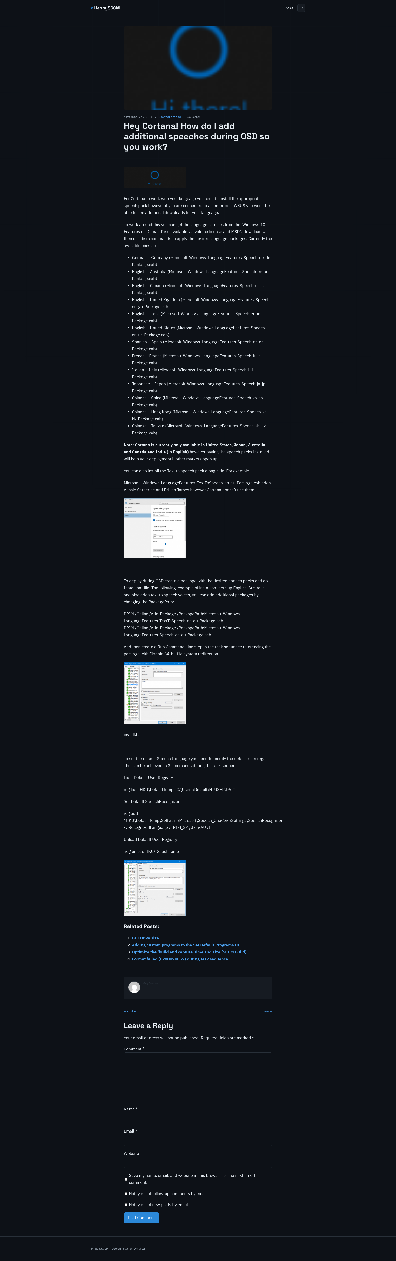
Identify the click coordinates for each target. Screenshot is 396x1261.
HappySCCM (107, 8)
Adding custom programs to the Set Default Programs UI (185, 945)
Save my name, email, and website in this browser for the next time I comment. (192, 1179)
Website (131, 1153)
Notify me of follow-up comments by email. (168, 1193)
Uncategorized (170, 117)
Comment (134, 1049)
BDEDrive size (145, 938)
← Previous (130, 1011)
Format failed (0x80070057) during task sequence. (180, 959)
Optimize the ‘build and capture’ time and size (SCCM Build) (189, 952)
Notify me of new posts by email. (159, 1204)
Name (131, 1109)
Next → (267, 1011)
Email (130, 1131)
